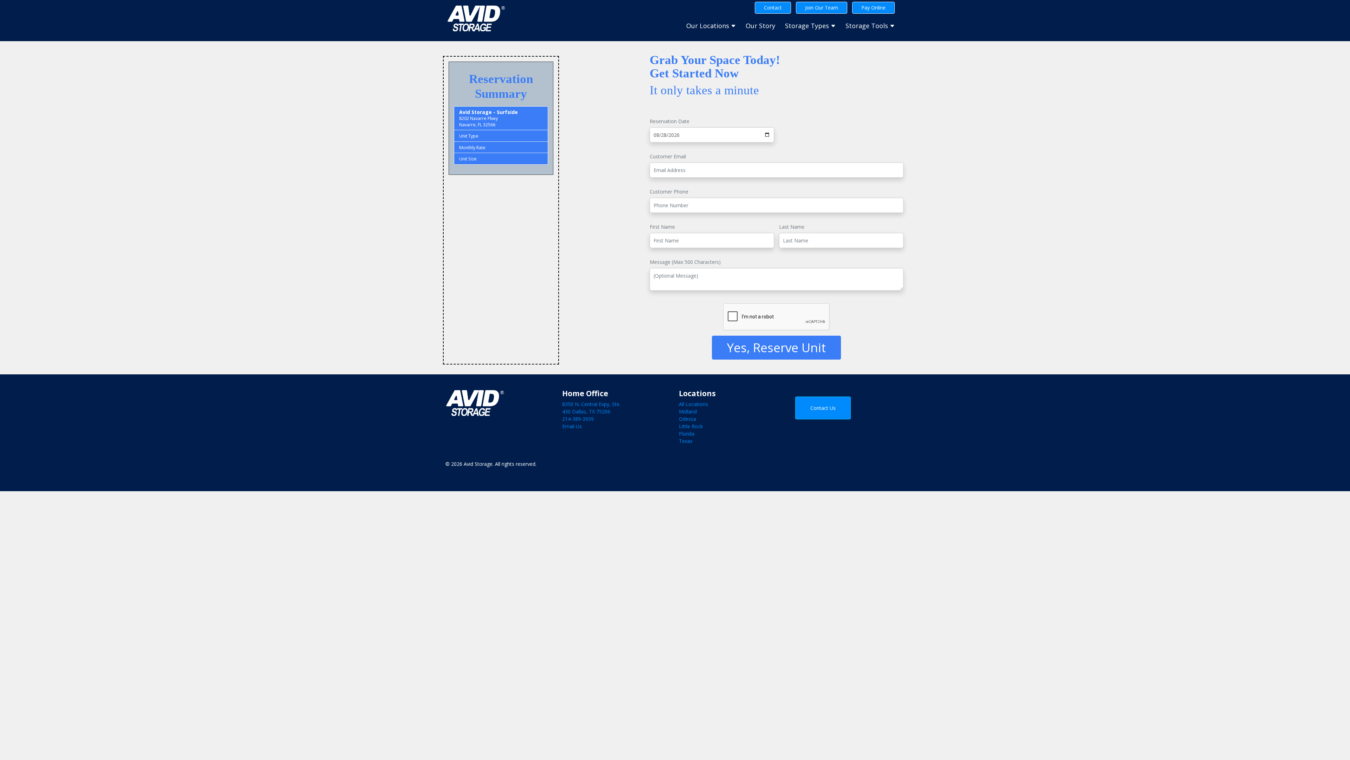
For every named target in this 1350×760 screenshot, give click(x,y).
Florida (686, 433)
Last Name (791, 226)
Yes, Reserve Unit (776, 347)
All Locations (693, 404)
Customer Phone (669, 191)
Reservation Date (669, 121)
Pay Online (873, 7)
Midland (688, 411)
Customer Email (668, 156)
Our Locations (708, 25)
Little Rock (691, 426)
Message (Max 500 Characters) (685, 262)
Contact (773, 7)
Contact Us (823, 408)
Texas (686, 441)
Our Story (760, 25)
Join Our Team (821, 7)
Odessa (687, 419)
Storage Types (808, 25)
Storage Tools (868, 25)
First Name (662, 226)
